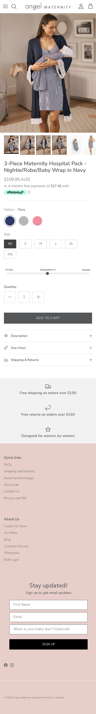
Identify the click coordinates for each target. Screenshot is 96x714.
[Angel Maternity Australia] (48, 6)
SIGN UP (48, 644)
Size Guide (11, 485)
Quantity (10, 287)
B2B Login (11, 560)
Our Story (10, 533)
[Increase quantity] (38, 297)
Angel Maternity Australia (27, 697)
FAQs (8, 464)
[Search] (16, 6)
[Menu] (5, 6)
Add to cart (48, 318)
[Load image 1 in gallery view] (48, 73)
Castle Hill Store (15, 526)
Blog (7, 539)
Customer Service (16, 546)
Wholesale (11, 553)
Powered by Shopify (53, 697)
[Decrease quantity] (10, 297)
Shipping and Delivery (19, 471)
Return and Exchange (19, 478)
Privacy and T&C (15, 498)
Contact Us (11, 491)
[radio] (10, 221)
